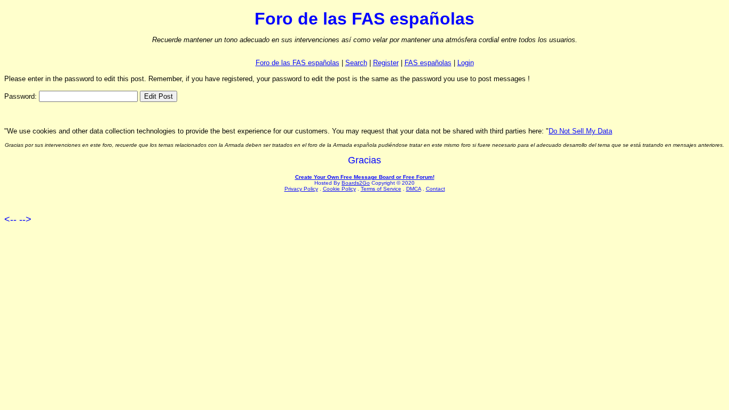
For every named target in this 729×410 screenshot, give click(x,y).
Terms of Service (381, 189)
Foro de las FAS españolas (297, 63)
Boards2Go (356, 183)
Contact (435, 189)
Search (356, 63)
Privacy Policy (301, 189)
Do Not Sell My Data (580, 131)
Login (465, 63)
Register (386, 63)
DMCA (413, 189)
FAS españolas (428, 63)
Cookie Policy (339, 189)
